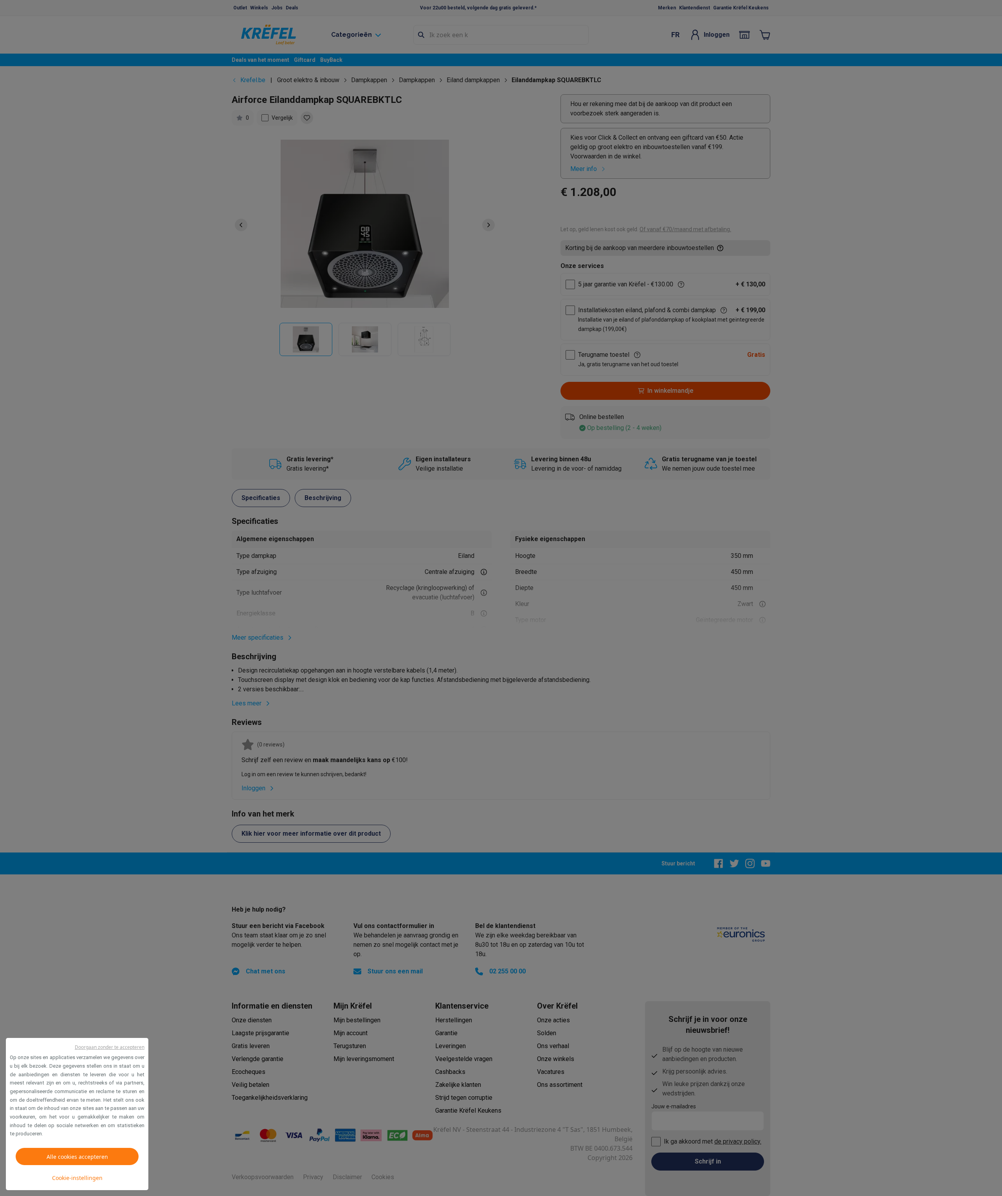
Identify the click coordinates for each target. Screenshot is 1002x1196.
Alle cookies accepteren (77, 1156)
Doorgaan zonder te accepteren (109, 1047)
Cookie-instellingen (77, 1178)
